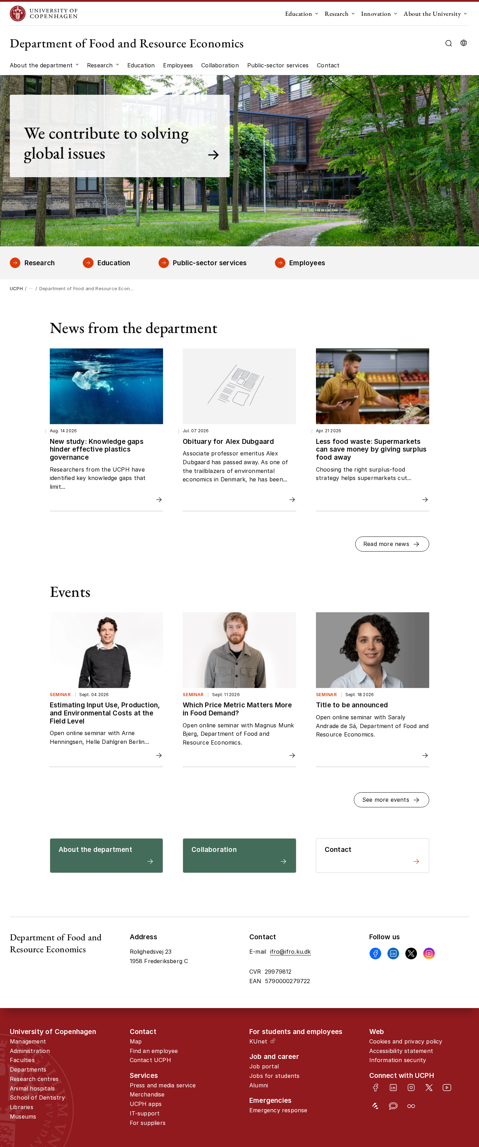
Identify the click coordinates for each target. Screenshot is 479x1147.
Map (136, 1041)
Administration (30, 1050)
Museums (23, 1116)
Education (298, 13)
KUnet (258, 1041)
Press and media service (163, 1085)
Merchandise (147, 1094)
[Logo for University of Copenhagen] (43, 13)
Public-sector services (210, 263)
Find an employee (154, 1050)
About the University (432, 13)
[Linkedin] (393, 953)
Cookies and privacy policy (406, 1041)
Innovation (376, 13)
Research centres (34, 1078)
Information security (397, 1059)
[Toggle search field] (448, 43)
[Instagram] (429, 953)
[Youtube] (447, 1087)
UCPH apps (146, 1103)
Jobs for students (274, 1075)
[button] (392, 544)
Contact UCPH (150, 1059)
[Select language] (463, 43)
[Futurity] (375, 1106)
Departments (28, 1069)
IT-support (145, 1113)
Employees (307, 263)
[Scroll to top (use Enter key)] (452, 1082)
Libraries (21, 1107)
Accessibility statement (401, 1050)
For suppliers (148, 1122)
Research (337, 13)
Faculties (22, 1059)
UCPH (16, 288)
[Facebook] (375, 953)
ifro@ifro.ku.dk (290, 951)
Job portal (264, 1066)
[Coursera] (411, 1106)
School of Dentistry (37, 1097)
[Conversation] (393, 1106)
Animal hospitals (32, 1088)
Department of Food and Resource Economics (127, 43)
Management (28, 1041)
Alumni (258, 1085)
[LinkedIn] (393, 1087)
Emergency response (278, 1110)
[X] (411, 953)
